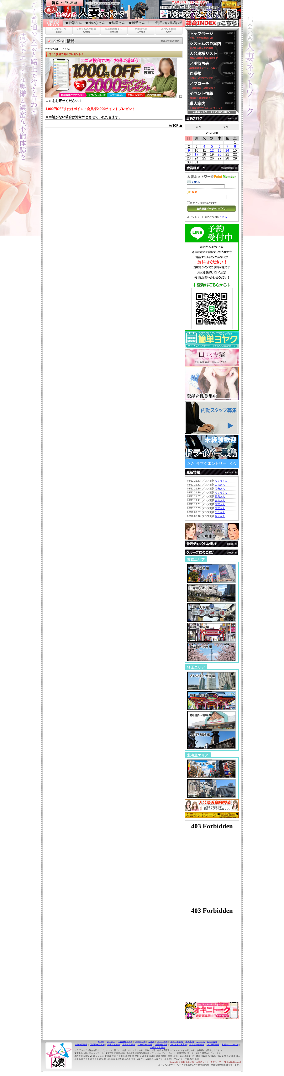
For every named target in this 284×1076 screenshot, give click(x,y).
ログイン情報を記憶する (203, 203)
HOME (101, 1041)
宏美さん (220, 488)
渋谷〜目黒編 (81, 1044)
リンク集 (200, 1041)
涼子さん (220, 516)
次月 (225, 126)
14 (227, 150)
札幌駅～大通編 (157, 1047)
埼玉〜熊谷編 (161, 1044)
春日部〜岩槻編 (196, 1044)
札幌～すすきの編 (230, 1044)
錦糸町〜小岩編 (145, 1044)
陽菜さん (220, 504)
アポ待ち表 (140, 1041)
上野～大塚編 (128, 1044)
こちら (223, 217)
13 (219, 150)
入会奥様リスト (125, 1041)
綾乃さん (220, 496)
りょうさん (221, 480)
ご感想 (151, 1041)
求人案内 (189, 1041)
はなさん (220, 512)
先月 (198, 126)
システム (111, 1041)
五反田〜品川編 (97, 1044)
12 (212, 150)
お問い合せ (212, 1041)
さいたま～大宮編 (178, 1044)
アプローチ (162, 1041)
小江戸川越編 (213, 1044)
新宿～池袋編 (113, 1044)
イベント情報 (176, 1041)
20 (219, 154)
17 (196, 154)
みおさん (220, 484)
